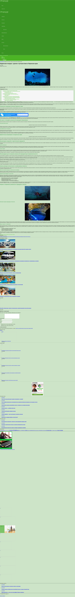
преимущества (32, 430)
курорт (8, 430)
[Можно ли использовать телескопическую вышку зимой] (6, 379)
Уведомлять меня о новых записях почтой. (7, 325)
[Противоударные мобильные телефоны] (6, 448)
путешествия (10, 234)
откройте (29, 430)
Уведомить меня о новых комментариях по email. (8, 324)
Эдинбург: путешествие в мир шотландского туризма (10, 296)
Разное (3, 42)
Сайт (0, 322)
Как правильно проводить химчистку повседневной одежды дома (11, 350)
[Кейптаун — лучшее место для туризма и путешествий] (7, 556)
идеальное (7, 430)
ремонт (52, 430)
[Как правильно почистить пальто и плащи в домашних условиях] (6, 364)
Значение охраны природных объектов (10, 99)
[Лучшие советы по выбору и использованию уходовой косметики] (6, 372)
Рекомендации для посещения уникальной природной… (11, 96)
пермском (4, 234)
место (20, 430)
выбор (2, 430)
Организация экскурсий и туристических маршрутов (10, 94)
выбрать (4, 430)
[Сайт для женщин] (4, 1)
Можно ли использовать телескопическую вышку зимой (10, 380)
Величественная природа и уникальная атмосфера (12, 97)
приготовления (37, 430)
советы (56, 430)
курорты (11, 430)
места (18, 430)
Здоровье (3, 26)
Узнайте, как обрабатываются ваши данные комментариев (24, 328)
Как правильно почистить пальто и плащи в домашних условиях (11, 365)
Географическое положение (9, 92)
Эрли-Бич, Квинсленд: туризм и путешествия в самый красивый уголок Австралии (15, 308)
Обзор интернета (5, 45)
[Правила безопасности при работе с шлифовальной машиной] (7, 532)
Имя (1, 319)
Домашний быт (4, 32)
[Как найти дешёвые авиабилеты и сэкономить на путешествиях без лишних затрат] (7, 247)
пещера (7, 234)
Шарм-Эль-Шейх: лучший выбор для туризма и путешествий (11, 284)
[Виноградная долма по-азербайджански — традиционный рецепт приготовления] (5, 582)
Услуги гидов (6, 95)
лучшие (15, 430)
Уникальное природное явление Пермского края (10, 90)
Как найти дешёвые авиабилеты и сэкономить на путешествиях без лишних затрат (15, 249)
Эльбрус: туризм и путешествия (6, 341)
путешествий (44, 430)
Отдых (3, 61)
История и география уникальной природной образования (11, 91)
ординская (1, 234)
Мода (2, 39)
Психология (5, 29)
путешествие (40, 430)
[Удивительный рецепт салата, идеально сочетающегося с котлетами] (5, 549)
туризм (14, 234)
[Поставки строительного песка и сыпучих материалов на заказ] (6, 357)
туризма (61, 430)
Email (1, 321)
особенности (23, 430)
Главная (1, 61)
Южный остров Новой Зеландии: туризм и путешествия (10, 272)
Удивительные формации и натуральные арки (9, 93)
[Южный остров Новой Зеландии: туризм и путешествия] (7, 271)
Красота (3, 19)
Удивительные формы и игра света (10, 98)
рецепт (54, 430)
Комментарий (2, 318)
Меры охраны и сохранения (9, 100)
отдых (26, 430)
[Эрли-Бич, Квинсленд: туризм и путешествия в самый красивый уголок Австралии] (7, 306)
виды (0, 430)
